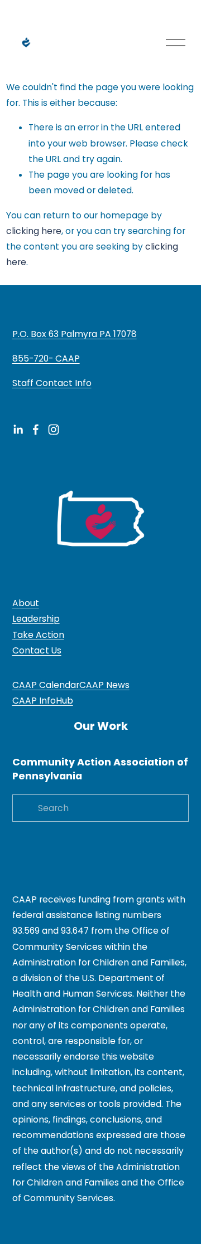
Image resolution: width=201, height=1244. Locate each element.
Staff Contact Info (52, 383)
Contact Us (36, 650)
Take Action (38, 635)
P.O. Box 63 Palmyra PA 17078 (74, 334)
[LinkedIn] (17, 429)
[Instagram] (53, 429)
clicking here (33, 231)
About (25, 603)
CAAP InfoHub (42, 700)
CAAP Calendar (45, 685)
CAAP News (104, 685)
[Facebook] (35, 429)
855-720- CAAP (46, 358)
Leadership (36, 619)
